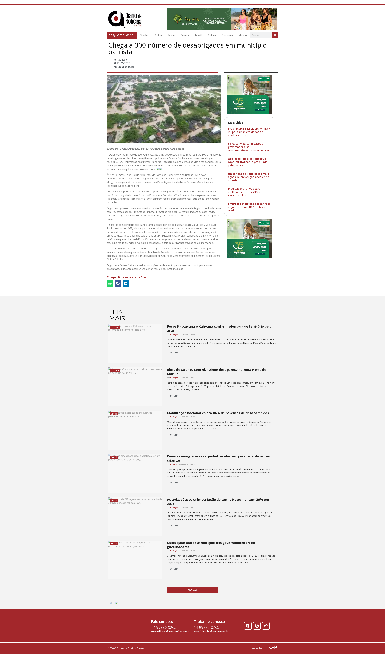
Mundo (243, 34)
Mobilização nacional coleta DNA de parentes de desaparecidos (218, 412)
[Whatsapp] (266, 625)
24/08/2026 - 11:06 (188, 550)
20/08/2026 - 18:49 (188, 377)
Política (212, 34)
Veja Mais (192, 589)
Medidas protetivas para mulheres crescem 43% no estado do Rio (245, 191)
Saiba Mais (175, 352)
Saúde (171, 34)
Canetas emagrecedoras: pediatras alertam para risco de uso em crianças (219, 457)
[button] (110, 283)
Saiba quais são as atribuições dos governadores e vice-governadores (211, 544)
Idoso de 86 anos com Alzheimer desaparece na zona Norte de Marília (216, 371)
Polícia (158, 34)
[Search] (275, 35)
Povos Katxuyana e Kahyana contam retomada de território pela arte (219, 327)
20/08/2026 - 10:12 (188, 507)
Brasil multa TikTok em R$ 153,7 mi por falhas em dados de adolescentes (249, 131)
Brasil (198, 34)
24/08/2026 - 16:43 (188, 334)
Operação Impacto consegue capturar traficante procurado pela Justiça (247, 161)
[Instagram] (257, 625)
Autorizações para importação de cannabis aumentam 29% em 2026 (218, 500)
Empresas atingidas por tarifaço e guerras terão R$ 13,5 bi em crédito (249, 206)
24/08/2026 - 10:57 (188, 463)
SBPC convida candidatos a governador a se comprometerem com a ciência (248, 146)
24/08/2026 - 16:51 (188, 416)
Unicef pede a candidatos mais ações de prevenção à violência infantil (248, 176)
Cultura (185, 34)
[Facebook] (248, 625)
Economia (227, 34)
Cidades (144, 34)
